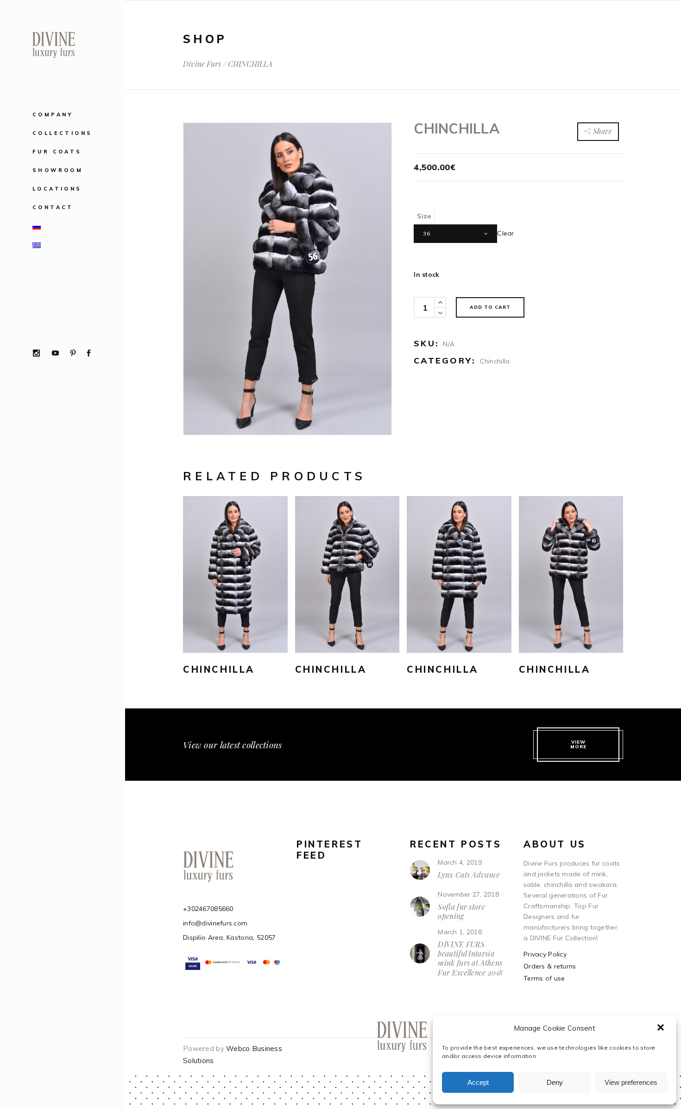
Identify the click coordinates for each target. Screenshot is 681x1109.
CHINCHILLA (219, 669)
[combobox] (455, 233)
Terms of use (544, 978)
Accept (478, 1082)
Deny (555, 1082)
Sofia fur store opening (461, 911)
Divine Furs (202, 64)
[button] (661, 1028)
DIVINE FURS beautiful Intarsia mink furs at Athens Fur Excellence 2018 (470, 958)
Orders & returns (549, 966)
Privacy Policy (545, 954)
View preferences (631, 1082)
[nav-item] (82, 226)
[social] (36, 353)
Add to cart (490, 307)
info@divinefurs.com (215, 923)
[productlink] (235, 574)
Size (424, 216)
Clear (505, 233)
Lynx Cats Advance (469, 875)
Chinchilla (495, 361)
